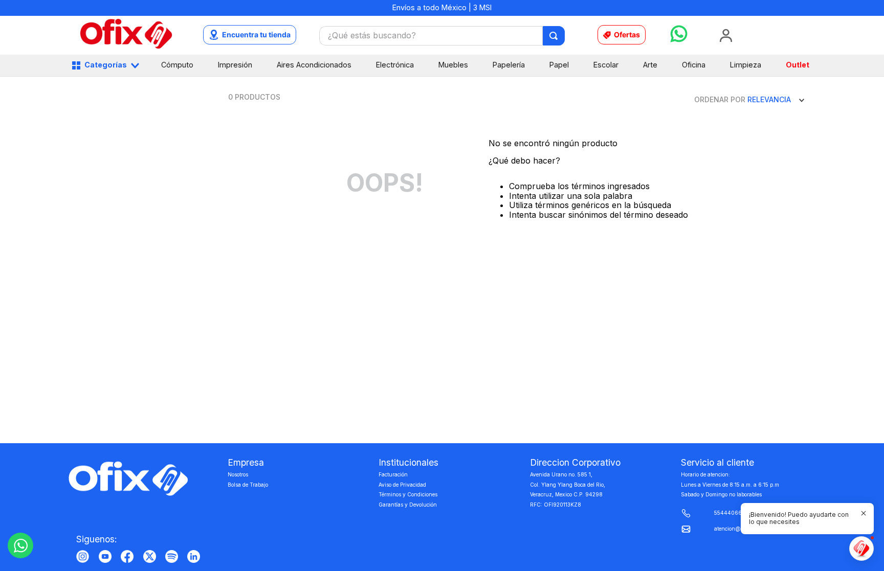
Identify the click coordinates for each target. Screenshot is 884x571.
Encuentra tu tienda (256, 34)
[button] (801, 518)
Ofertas (627, 34)
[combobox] (442, 35)
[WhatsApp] (20, 545)
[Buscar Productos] (554, 36)
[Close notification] (863, 513)
